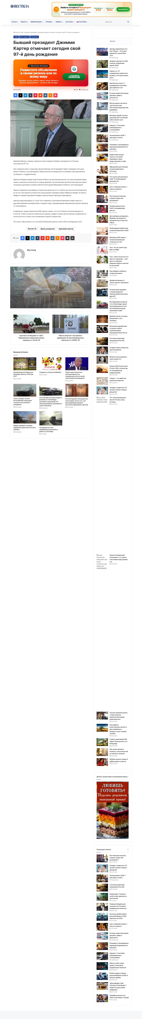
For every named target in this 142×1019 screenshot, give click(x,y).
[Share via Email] (67, 238)
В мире (17, 280)
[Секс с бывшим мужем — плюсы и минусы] (102, 190)
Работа (24, 22)
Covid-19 (32, 229)
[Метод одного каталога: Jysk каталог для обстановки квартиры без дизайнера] (102, 106)
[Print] (72, 238)
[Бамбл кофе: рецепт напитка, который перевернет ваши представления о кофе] (102, 157)
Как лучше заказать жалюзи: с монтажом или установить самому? (119, 751)
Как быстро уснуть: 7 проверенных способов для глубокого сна (118, 85)
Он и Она (69, 22)
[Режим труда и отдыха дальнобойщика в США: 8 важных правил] (102, 976)
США (21, 32)
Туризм (48, 22)
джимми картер (66, 229)
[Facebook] (15, 95)
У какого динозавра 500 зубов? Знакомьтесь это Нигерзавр (118, 741)
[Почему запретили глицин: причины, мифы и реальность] (102, 96)
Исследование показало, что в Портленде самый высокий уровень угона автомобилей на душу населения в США (118, 306)
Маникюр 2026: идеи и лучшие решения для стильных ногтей (118, 240)
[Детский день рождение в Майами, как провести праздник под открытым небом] (102, 219)
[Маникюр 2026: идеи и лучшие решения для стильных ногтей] (102, 240)
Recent (112, 41)
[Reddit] (40, 95)
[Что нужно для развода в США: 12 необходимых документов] (102, 180)
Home (17, 32)
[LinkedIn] (25, 95)
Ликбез (58, 22)
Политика (34, 37)
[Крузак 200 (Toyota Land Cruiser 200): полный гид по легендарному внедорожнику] (102, 369)
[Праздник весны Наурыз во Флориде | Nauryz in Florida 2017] (24, 363)
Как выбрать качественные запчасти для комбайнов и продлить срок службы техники (118, 729)
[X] (20, 95)
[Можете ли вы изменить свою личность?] (102, 360)
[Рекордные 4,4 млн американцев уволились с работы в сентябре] (50, 418)
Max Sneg (31, 250)
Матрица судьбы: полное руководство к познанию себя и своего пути (119, 117)
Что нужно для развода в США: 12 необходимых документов (119, 179)
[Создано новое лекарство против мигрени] (102, 350)
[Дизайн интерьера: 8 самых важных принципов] (102, 283)
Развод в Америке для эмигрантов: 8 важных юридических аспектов (118, 906)
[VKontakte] (45, 95)
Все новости (24, 37)
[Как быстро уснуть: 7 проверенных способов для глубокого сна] (102, 86)
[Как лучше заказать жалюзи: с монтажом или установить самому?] (102, 752)
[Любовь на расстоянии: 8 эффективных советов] (102, 762)
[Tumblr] (30, 95)
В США (14, 22)
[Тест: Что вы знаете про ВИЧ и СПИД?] (102, 250)
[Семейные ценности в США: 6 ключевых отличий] (102, 998)
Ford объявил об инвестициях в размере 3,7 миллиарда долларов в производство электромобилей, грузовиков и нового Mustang (50, 401)
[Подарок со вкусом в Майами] (50, 363)
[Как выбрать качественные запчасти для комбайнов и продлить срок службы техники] (102, 728)
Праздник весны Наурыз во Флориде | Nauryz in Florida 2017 (23, 374)
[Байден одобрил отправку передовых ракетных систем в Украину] (24, 417)
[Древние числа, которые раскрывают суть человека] (102, 319)
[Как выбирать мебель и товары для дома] (102, 274)
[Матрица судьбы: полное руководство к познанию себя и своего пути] (102, 118)
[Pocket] (55, 95)
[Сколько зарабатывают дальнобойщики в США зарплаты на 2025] (102, 917)
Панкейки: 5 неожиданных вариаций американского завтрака (119, 147)
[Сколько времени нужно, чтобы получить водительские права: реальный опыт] (102, 715)
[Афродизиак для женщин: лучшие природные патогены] (102, 170)
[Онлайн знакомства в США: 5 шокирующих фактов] (102, 209)
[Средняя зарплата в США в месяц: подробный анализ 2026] (102, 64)
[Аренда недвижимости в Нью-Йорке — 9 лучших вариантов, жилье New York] (102, 52)
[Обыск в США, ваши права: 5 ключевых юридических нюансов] (102, 966)
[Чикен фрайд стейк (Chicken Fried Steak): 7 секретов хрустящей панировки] (102, 986)
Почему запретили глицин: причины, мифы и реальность (119, 95)
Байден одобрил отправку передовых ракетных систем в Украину (24, 427)
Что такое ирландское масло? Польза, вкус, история (118, 400)
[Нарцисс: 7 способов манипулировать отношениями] (102, 128)
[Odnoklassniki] (50, 95)
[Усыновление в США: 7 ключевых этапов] (102, 138)
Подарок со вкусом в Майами (50, 372)
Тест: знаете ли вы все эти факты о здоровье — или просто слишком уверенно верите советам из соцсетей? (119, 261)
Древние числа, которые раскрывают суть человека (118, 318)
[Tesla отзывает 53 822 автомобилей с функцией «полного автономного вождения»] (24, 390)
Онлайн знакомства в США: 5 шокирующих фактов (117, 208)
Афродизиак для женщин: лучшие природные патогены (119, 169)
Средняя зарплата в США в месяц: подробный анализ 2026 (119, 63)
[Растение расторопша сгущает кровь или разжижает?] (102, 199)
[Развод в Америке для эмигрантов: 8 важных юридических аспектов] (102, 907)
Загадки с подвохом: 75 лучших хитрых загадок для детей (118, 390)
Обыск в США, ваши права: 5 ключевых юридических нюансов (118, 965)
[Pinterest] (35, 95)
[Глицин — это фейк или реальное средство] (102, 381)
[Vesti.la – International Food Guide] (19, 6)
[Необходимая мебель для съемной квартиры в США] (102, 231)
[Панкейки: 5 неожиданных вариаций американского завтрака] (102, 147)
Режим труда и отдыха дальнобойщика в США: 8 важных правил (119, 975)
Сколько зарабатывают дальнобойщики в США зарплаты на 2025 (118, 916)
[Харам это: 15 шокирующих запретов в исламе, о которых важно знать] (102, 74)
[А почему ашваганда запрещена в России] (102, 341)
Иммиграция (36, 22)
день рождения (48, 229)
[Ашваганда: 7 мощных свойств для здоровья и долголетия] (102, 897)
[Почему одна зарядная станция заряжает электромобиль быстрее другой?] (102, 292)
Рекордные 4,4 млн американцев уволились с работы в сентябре (48, 429)
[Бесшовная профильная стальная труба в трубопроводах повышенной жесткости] (102, 329)
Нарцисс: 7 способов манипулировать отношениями (117, 127)
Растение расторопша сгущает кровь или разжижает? (118, 198)
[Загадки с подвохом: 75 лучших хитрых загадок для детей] (102, 390)
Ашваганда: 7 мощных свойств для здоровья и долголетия (118, 896)
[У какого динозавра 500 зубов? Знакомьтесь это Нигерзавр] (102, 742)
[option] (50, 287)
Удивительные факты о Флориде (32, 290)
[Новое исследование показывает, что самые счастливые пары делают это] (102, 632)
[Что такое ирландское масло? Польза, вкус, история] (102, 475)
